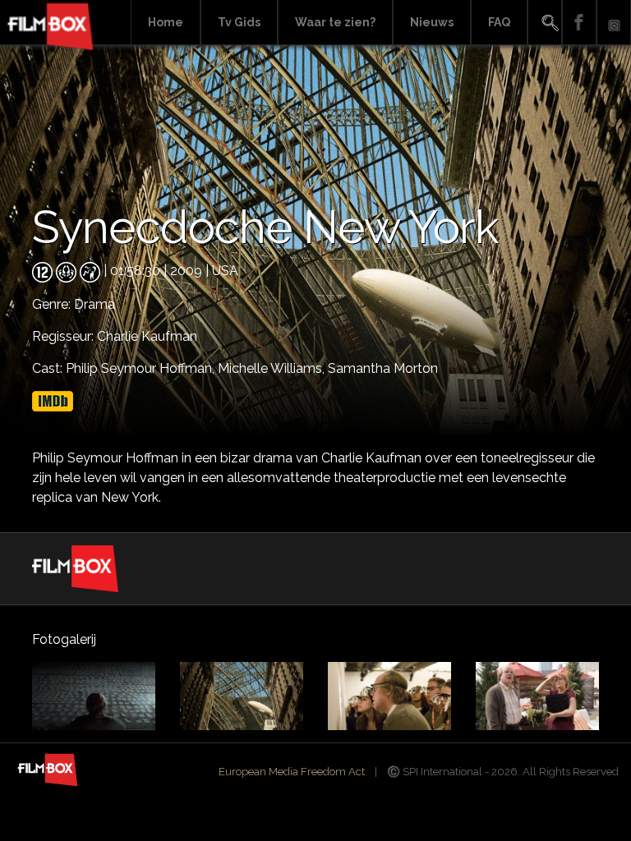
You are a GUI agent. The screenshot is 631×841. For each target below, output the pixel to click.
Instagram (613, 22)
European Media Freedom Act (292, 771)
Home (165, 22)
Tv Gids (239, 22)
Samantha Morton (383, 368)
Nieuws (432, 22)
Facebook (579, 22)
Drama (94, 304)
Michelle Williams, (273, 368)
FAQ (499, 22)
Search (544, 22)
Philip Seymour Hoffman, (142, 368)
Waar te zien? (335, 22)
